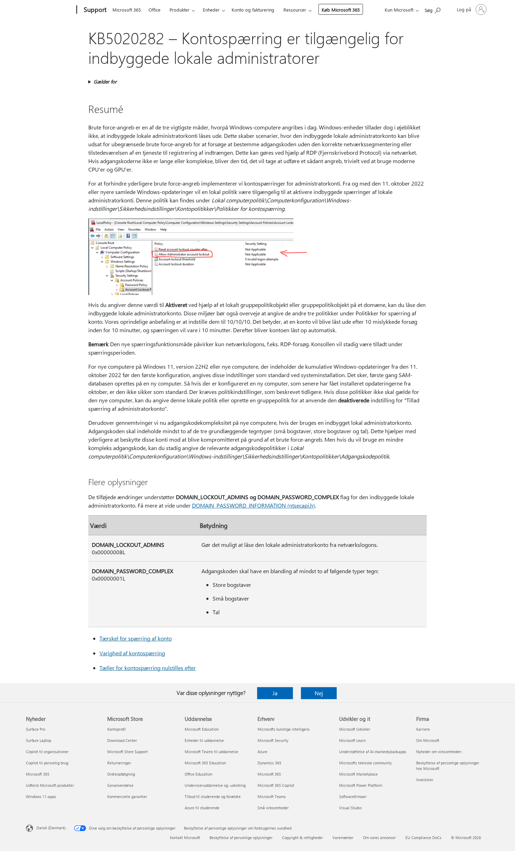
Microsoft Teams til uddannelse (211, 751)
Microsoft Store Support (127, 751)
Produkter (180, 10)
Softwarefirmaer (352, 796)
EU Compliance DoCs (423, 837)
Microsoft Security (273, 740)
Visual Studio (350, 807)
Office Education (198, 774)
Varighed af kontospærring (132, 653)
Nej (319, 693)
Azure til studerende (202, 807)
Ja (275, 693)
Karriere (423, 729)
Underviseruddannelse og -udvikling (215, 785)
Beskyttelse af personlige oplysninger (241, 837)
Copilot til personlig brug (47, 762)
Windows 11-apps (41, 796)
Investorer (424, 779)
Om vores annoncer (379, 837)
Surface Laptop (38, 740)
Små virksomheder (273, 807)
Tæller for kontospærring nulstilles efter (147, 667)
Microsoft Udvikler (354, 729)
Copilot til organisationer (47, 751)
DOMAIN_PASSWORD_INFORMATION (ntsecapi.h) (253, 505)
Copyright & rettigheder (302, 837)
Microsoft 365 (126, 10)
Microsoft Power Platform (360, 785)
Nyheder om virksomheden (438, 751)
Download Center (122, 740)
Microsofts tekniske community (365, 762)
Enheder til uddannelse (204, 740)
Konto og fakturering (253, 10)
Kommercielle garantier (127, 796)
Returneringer (119, 762)
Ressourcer (294, 10)
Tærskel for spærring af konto (135, 638)
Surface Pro (35, 729)
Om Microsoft (427, 740)
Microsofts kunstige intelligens (284, 729)
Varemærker (342, 837)
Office (154, 10)
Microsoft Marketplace (358, 774)
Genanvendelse (120, 785)
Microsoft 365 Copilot (276, 785)
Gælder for (105, 81)
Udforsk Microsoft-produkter (50, 785)
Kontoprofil (116, 729)
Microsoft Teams (272, 796)
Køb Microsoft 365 (341, 10)
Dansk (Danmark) (51, 827)
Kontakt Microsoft (185, 837)
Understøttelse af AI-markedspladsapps (372, 751)
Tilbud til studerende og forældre (213, 796)
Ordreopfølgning (121, 774)
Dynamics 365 (269, 762)
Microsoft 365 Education (205, 762)
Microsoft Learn (352, 740)
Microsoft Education (202, 729)
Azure (262, 751)
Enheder (211, 10)
